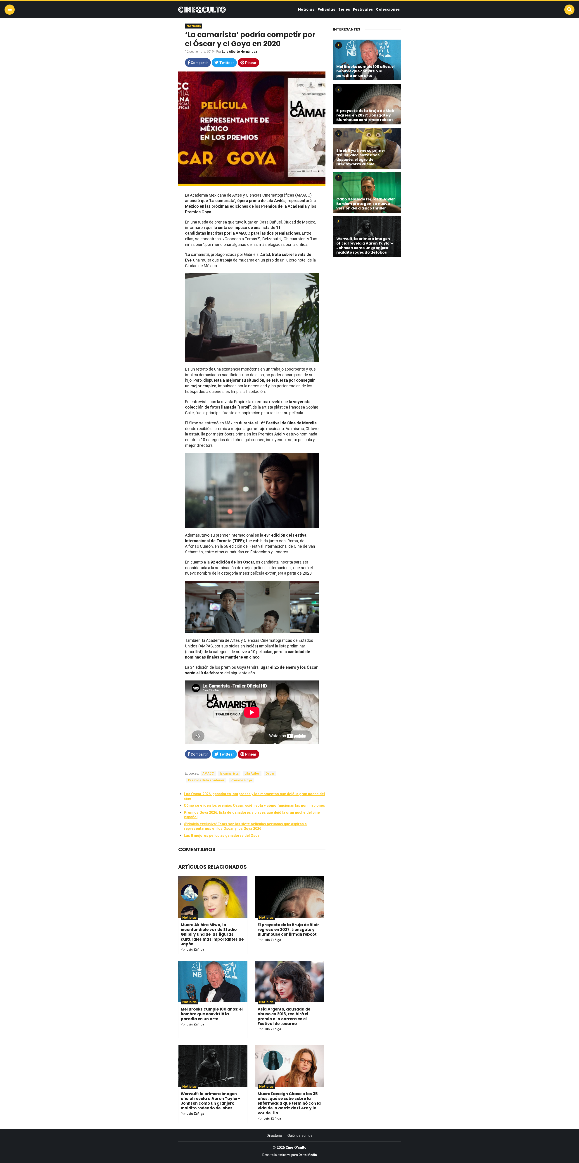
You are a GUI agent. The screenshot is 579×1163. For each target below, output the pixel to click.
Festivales (363, 9)
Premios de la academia (206, 780)
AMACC (208, 773)
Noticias (306, 9)
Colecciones (388, 9)
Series (344, 9)
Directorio (274, 1135)
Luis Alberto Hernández (239, 51)
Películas (326, 9)
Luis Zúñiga (195, 949)
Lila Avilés (252, 773)
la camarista (229, 773)
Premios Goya (241, 780)
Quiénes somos (300, 1135)
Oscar (270, 773)
